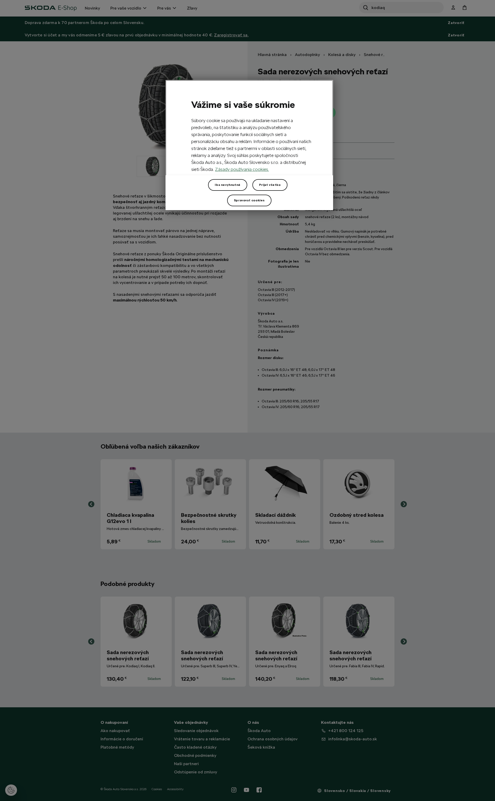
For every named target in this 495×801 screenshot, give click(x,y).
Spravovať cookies (249, 200)
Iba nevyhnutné (227, 185)
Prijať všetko (270, 185)
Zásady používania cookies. (242, 169)
